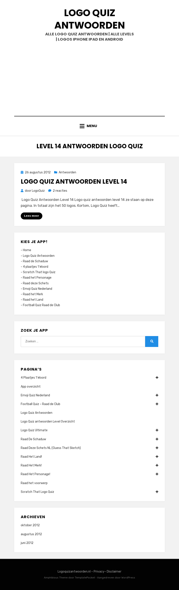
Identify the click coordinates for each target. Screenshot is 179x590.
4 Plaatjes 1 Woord (33, 378)
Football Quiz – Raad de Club (40, 404)
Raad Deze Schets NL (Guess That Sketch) (51, 448)
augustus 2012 (31, 534)
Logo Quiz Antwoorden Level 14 (74, 181)
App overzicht (31, 386)
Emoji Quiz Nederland (37, 289)
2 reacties (60, 191)
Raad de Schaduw (35, 261)
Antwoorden (67, 172)
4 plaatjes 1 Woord (35, 267)
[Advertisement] (89, 78)
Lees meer (31, 215)
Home (27, 250)
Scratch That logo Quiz (39, 272)
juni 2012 (27, 543)
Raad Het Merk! (31, 465)
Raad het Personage (37, 277)
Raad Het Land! (31, 457)
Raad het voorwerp (34, 483)
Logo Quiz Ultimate (34, 430)
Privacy (99, 571)
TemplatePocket (85, 577)
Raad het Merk (33, 294)
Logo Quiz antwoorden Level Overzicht (48, 421)
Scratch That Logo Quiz (37, 492)
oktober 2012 (30, 525)
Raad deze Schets (36, 283)
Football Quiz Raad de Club (41, 305)
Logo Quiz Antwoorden (89, 19)
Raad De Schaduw (33, 439)
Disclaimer (114, 571)
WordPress (128, 577)
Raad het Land (33, 300)
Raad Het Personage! (35, 474)
